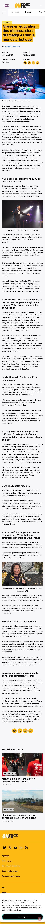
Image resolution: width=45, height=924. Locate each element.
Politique (28, 12)
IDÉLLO (4, 893)
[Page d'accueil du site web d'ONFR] (22, 5)
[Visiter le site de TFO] (6, 5)
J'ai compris (22, 917)
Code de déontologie (10, 871)
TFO (3, 887)
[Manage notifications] (39, 919)
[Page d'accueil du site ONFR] (22, 836)
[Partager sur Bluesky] (25, 62)
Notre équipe (7, 861)
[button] (41, 896)
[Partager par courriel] (33, 62)
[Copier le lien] (37, 62)
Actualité (15, 12)
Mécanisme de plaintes (11, 866)
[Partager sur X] (29, 62)
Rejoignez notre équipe (11, 876)
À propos (5, 856)
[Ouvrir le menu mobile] (4, 12)
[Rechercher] (41, 5)
